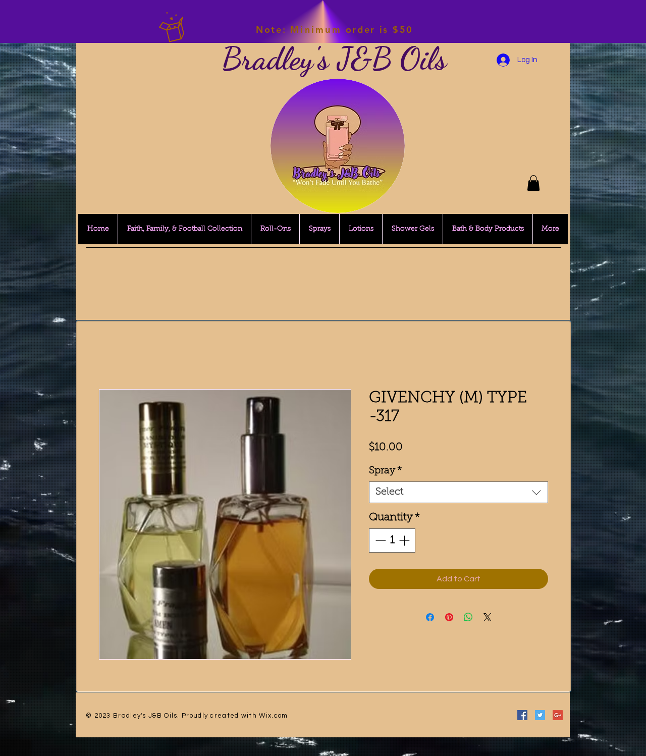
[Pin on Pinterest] (449, 617)
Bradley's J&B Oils (334, 58)
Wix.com (273, 715)
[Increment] (405, 540)
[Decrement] (379, 540)
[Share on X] (487, 617)
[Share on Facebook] (430, 617)
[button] (533, 183)
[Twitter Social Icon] (540, 715)
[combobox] (458, 492)
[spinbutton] (392, 540)
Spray (385, 471)
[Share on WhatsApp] (468, 617)
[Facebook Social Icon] (522, 715)
